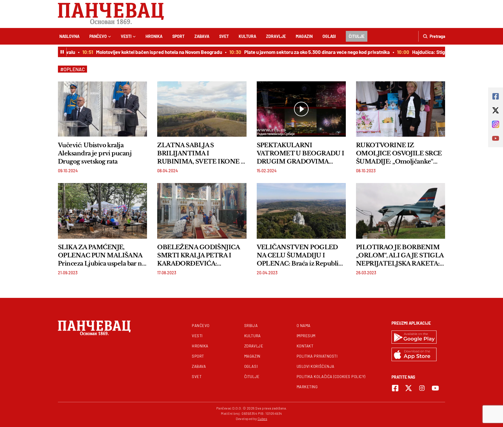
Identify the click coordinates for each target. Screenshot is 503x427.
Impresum (306, 335)
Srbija (251, 325)
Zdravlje (276, 36)
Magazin (304, 36)
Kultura (247, 36)
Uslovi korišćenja (315, 366)
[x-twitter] (408, 388)
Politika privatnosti (317, 356)
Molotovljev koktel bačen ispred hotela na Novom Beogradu (153, 52)
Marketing (307, 386)
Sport (178, 36)
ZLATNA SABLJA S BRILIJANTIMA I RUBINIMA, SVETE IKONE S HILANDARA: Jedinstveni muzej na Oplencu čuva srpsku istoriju (201, 154)
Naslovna (69, 36)
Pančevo (98, 36)
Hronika (154, 36)
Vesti (126, 36)
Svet (224, 36)
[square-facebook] (395, 388)
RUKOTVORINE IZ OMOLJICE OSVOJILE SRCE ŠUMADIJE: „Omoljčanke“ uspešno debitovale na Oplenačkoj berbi (399, 154)
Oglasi (329, 36)
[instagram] (422, 388)
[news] (102, 109)
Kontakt (305, 346)
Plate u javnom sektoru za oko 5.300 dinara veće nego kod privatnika (310, 52)
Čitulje (356, 36)
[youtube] (435, 388)
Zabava (201, 36)
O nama (304, 325)
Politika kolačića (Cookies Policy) (331, 376)
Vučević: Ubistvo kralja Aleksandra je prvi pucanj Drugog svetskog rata (95, 153)
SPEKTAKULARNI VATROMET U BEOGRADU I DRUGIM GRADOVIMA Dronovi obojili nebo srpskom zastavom (300, 154)
